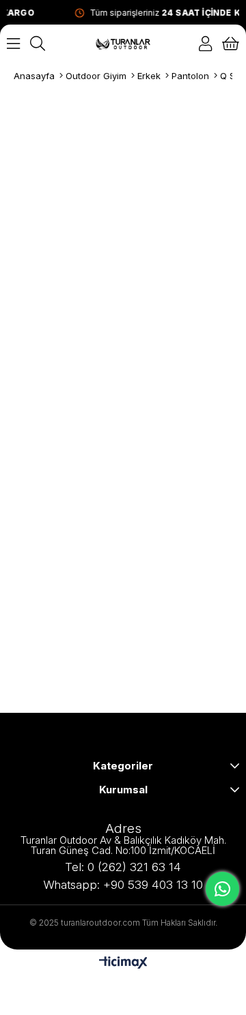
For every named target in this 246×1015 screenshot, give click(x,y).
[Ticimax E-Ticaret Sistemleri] (123, 963)
